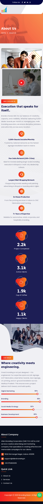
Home (3, 33)
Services (6, 479)
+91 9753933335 (11, 463)
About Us (6, 476)
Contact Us (7, 483)
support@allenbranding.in (15, 459)
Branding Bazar (25, 495)
